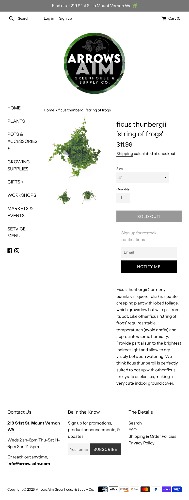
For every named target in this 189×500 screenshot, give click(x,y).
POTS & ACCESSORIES (21, 141)
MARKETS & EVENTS (20, 212)
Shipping (124, 153)
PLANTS (17, 121)
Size (119, 169)
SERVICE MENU (16, 232)
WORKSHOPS (21, 195)
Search (135, 423)
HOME (14, 108)
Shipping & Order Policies (152, 436)
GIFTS (15, 182)
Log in (49, 18)
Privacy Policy (141, 442)
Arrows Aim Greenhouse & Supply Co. (64, 489)
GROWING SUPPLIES (18, 165)
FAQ (132, 429)
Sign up (65, 18)
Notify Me (149, 266)
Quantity (123, 189)
